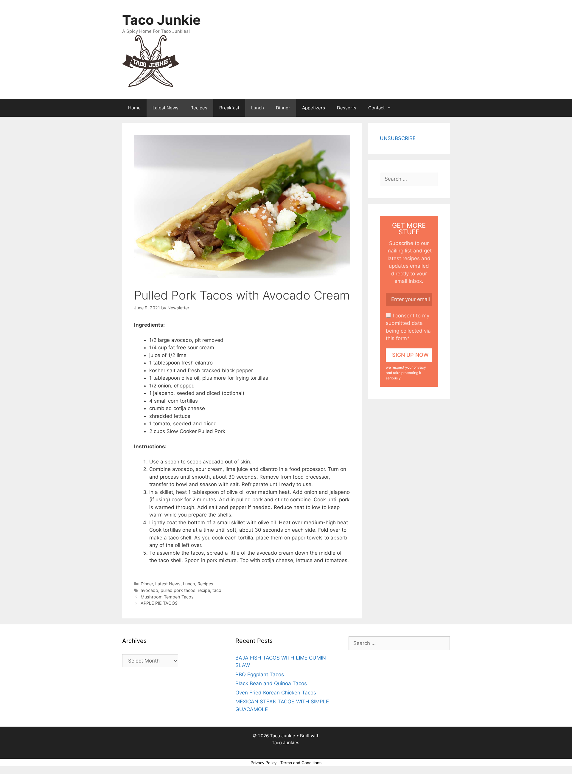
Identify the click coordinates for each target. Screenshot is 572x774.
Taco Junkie (161, 20)
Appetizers (313, 108)
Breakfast (229, 108)
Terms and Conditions (300, 762)
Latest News (165, 108)
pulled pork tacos (178, 590)
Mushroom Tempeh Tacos (167, 596)
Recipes (198, 108)
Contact (376, 108)
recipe (204, 590)
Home (134, 108)
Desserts (346, 108)
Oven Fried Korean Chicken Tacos (275, 693)
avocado (149, 590)
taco (216, 590)
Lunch (257, 108)
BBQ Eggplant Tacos (259, 674)
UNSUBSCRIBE (398, 138)
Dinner (283, 108)
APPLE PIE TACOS (159, 603)
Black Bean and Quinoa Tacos (271, 683)
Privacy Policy (263, 762)
